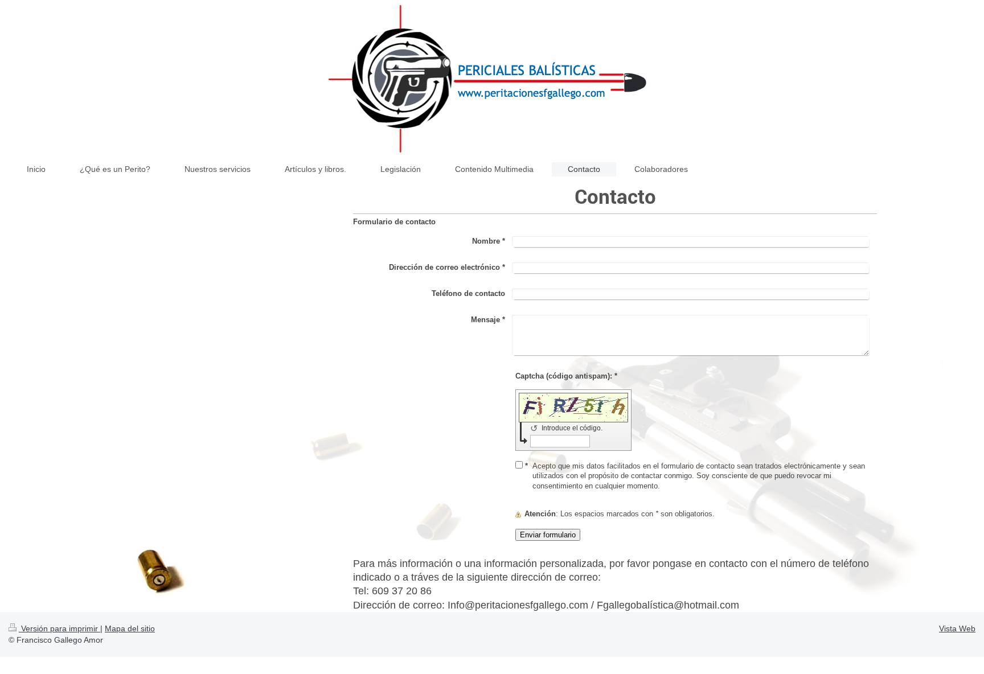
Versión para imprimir (59, 628)
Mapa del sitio (130, 628)
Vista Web (957, 628)
